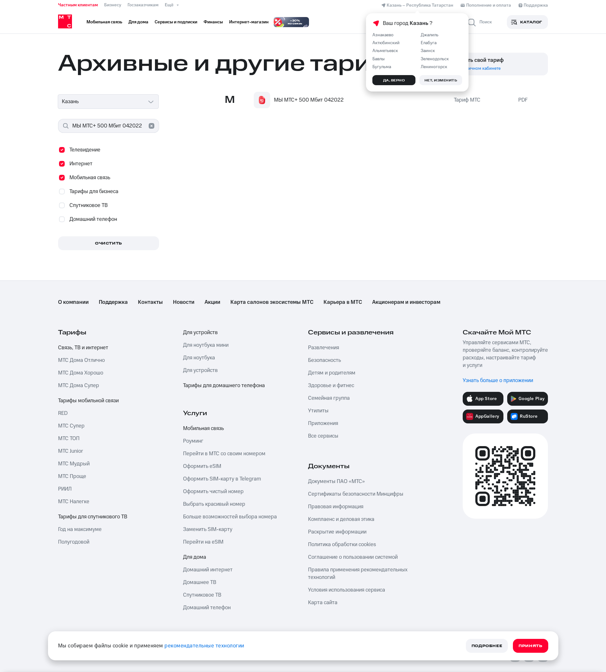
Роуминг (193, 441)
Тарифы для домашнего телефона (224, 385)
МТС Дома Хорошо (80, 373)
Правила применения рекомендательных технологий (357, 573)
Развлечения (323, 347)
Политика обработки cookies (342, 544)
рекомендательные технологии (204, 646)
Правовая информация (335, 506)
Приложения (323, 423)
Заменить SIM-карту (207, 529)
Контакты (150, 302)
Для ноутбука (199, 358)
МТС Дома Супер (78, 385)
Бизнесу (112, 5)
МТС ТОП (69, 438)
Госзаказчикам (143, 5)
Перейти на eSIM (203, 542)
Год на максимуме (80, 529)
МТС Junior (70, 451)
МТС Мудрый (74, 464)
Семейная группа (329, 398)
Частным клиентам (78, 5)
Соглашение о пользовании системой (353, 557)
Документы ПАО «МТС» (336, 481)
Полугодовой (73, 542)
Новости (183, 302)
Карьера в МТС (343, 302)
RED (63, 413)
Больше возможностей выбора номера (230, 517)
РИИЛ (65, 489)
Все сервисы (323, 436)
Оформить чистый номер (213, 491)
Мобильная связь (203, 428)
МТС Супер (71, 426)
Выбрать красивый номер (214, 504)
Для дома (194, 557)
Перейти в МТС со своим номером (224, 453)
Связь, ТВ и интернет (83, 347)
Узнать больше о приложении (498, 380)
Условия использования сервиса (346, 590)
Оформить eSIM (202, 466)
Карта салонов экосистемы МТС (271, 302)
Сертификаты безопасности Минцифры (355, 494)
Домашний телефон (207, 607)
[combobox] (108, 101)
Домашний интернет (208, 570)
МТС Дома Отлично (81, 360)
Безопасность (324, 360)
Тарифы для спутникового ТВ (92, 517)
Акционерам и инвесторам (406, 302)
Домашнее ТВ (199, 582)
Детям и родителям (331, 373)
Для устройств (200, 332)
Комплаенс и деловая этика (341, 519)
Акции (212, 302)
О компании (73, 302)
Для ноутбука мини (206, 345)
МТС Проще (72, 476)
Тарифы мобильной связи (88, 400)
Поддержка (113, 302)
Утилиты (318, 411)
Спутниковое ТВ (202, 595)
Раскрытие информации (337, 532)
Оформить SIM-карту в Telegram (222, 479)
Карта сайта (322, 602)
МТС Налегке (73, 501)
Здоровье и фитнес (331, 385)
